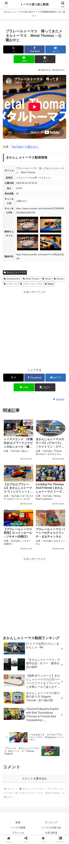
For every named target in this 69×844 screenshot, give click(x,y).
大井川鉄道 (51, 832)
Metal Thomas (32, 279)
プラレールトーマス (32, 284)
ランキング (51, 822)
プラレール (12, 284)
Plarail (48, 279)
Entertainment (13, 279)
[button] (45, 59)
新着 (18, 822)
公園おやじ (32, 146)
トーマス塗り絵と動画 (34, 4)
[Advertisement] (34, 329)
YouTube (17, 146)
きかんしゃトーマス (16, 272)
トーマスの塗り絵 (51, 827)
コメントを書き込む (34, 778)
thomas (60, 279)
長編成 (50, 284)
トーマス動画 (18, 827)
